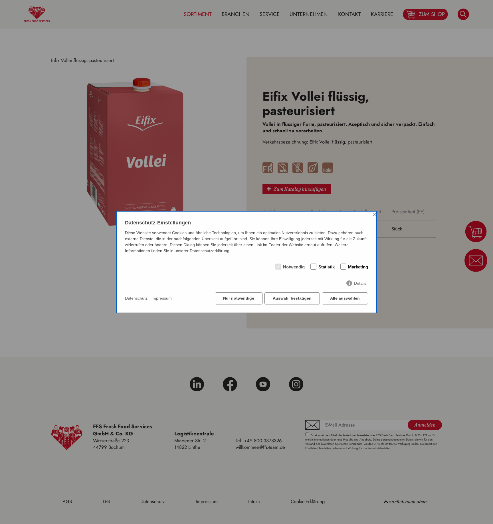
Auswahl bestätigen (292, 298)
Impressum (161, 298)
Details (360, 283)
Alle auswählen (345, 298)
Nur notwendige (238, 298)
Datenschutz (136, 298)
